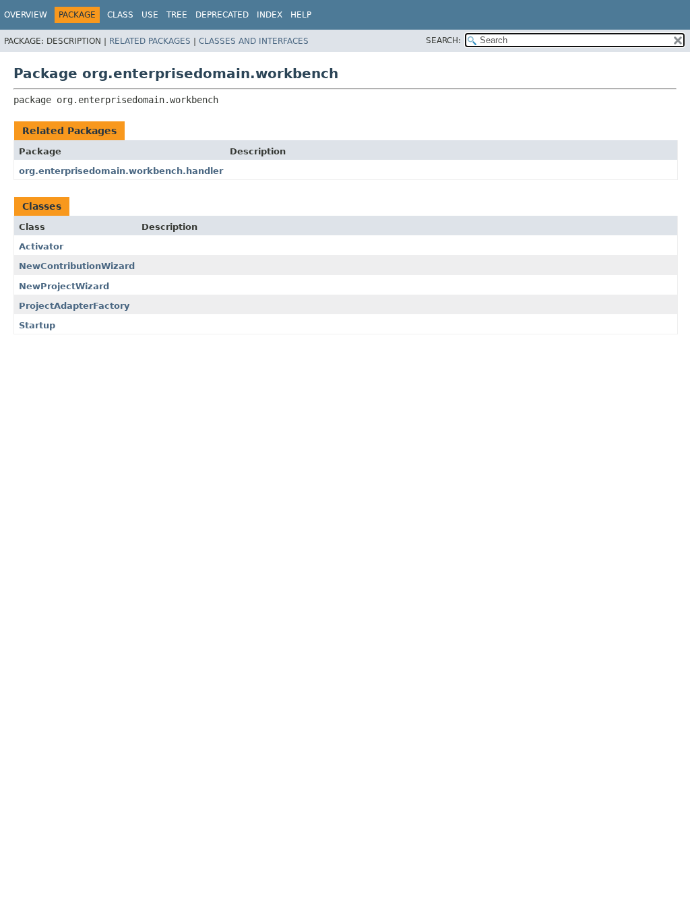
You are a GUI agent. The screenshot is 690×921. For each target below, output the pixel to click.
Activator (41, 246)
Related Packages (150, 41)
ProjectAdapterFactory (74, 306)
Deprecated (222, 15)
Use (150, 15)
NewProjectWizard (64, 286)
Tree (176, 15)
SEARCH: (443, 40)
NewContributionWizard (77, 266)
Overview (25, 15)
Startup (37, 325)
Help (300, 15)
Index (269, 15)
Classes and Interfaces (254, 41)
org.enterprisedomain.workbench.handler (121, 171)
